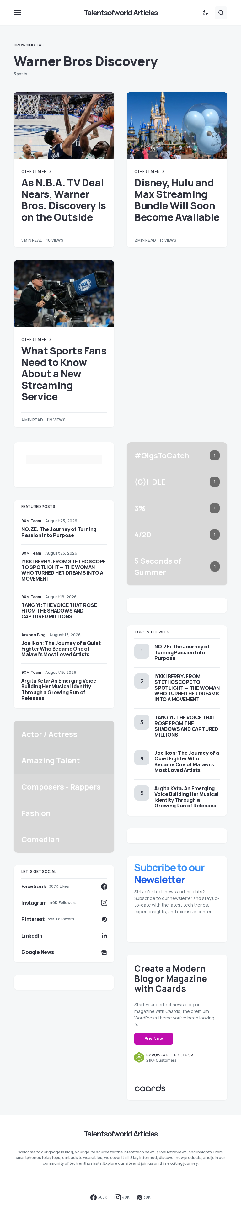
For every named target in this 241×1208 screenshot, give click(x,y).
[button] (17, 12)
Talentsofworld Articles (120, 12)
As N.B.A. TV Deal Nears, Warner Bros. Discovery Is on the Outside (63, 200)
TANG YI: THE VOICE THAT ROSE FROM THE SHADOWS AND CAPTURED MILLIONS (59, 611)
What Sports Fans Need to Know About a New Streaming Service (64, 373)
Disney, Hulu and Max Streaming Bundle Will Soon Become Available (177, 200)
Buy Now (153, 1038)
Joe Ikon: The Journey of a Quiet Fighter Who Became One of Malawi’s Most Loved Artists (61, 649)
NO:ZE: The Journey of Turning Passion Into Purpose (58, 532)
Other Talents (36, 171)
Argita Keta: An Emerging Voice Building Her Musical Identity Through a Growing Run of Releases (58, 689)
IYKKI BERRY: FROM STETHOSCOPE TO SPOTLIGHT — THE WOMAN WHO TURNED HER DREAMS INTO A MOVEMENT (63, 570)
